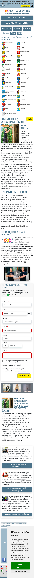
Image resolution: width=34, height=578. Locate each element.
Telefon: (5, 342)
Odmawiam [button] (20, 568)
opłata (7, 365)
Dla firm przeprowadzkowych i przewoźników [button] (17, 465)
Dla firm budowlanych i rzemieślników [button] (17, 514)
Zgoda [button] (20, 564)
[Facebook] (4, 559)
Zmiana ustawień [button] (20, 571)
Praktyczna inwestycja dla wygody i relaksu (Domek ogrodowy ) (16, 404)
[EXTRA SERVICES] (17, 11)
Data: (4, 310)
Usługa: (5, 301)
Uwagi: (4, 351)
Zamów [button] (30, 119)
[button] (6, 29)
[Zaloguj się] (32, 6)
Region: (5, 318)
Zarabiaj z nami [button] (25, 6)
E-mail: (4, 335)
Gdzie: (4, 327)
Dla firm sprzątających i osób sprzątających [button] (16, 489)
